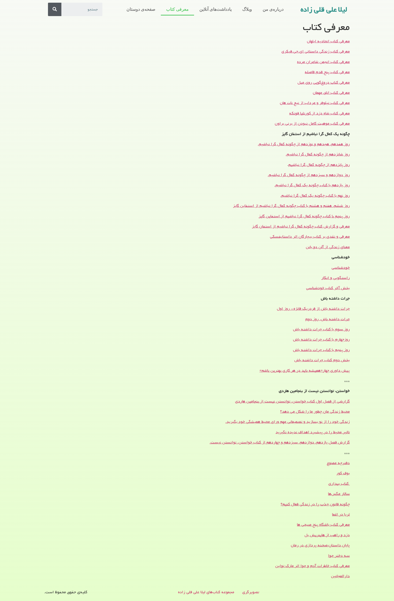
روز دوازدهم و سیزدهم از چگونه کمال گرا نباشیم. (309, 175)
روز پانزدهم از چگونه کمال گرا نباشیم (319, 165)
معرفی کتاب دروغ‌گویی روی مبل (324, 82)
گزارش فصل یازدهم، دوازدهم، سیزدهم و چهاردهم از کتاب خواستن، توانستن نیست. (280, 442)
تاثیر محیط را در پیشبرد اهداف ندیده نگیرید (313, 432)
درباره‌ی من (273, 9)
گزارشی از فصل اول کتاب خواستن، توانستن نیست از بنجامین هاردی (292, 401)
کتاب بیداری (339, 483)
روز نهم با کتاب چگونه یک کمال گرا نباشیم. (315, 195)
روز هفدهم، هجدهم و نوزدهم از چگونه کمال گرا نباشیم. (304, 144)
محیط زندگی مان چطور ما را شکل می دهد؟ (315, 411)
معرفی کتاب (177, 9)
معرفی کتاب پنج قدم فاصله (327, 72)
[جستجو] (54, 9)
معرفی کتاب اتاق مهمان (331, 92)
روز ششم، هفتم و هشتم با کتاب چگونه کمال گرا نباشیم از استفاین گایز (291, 206)
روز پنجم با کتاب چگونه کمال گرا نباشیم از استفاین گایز (304, 216)
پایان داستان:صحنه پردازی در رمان (320, 545)
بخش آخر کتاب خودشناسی (328, 288)
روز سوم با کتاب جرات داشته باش (321, 329)
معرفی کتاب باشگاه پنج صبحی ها (323, 524)
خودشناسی (341, 267)
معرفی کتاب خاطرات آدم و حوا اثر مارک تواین (312, 566)
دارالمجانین (340, 576)
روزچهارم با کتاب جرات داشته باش (321, 339)
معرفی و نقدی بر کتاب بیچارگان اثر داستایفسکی (310, 236)
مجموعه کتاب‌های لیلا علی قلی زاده (206, 592)
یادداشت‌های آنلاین (215, 9)
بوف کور (343, 473)
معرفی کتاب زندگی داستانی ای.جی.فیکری (315, 51)
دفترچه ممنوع (338, 463)
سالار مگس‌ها (339, 494)
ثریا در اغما (341, 514)
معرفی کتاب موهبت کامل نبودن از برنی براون (312, 123)
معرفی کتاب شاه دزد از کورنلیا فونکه (319, 113)
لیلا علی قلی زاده (323, 9)
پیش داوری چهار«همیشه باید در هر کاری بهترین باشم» (304, 370)
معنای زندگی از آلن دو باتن (328, 247)
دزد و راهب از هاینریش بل (327, 535)
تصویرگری (250, 592)
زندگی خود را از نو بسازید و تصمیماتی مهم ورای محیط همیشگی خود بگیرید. (287, 422)
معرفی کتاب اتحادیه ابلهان (328, 41)
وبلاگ (247, 9)
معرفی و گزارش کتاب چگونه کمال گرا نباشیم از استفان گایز (301, 226)
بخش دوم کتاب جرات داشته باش (322, 360)
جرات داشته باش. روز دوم (327, 319)
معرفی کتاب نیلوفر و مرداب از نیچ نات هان (315, 103)
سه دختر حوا (339, 556)
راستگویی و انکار (335, 278)
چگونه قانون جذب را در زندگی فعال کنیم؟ (315, 504)
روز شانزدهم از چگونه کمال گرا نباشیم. (318, 154)
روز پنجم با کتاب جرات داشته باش (321, 350)
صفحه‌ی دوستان (141, 9)
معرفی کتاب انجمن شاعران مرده (323, 62)
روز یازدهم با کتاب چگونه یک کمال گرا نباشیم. (312, 185)
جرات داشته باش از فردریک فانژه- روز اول (313, 308)
